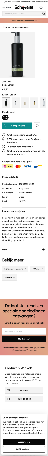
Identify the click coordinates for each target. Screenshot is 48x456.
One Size (5, 117)
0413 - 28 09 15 (24, 399)
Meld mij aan (24, 339)
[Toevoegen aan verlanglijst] (37, 126)
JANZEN (36, 269)
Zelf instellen (22, 449)
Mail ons (24, 390)
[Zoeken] (43, 13)
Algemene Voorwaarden (27, 350)
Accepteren (24, 442)
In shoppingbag (18, 126)
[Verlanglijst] (41, 7)
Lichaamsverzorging (13, 269)
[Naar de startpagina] (24, 7)
